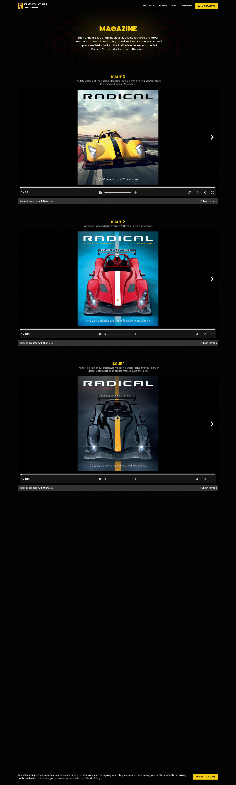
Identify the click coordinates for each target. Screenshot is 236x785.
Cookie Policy (92, 778)
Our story (162, 5)
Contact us (186, 5)
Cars (143, 5)
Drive (151, 5)
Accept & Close (205, 776)
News (173, 5)
